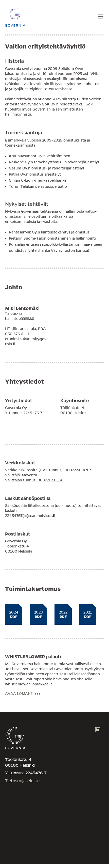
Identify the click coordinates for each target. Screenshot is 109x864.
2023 (38, 614)
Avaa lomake (19, 694)
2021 (87, 614)
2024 (13, 614)
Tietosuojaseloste (22, 781)
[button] (100, 17)
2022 (63, 614)
